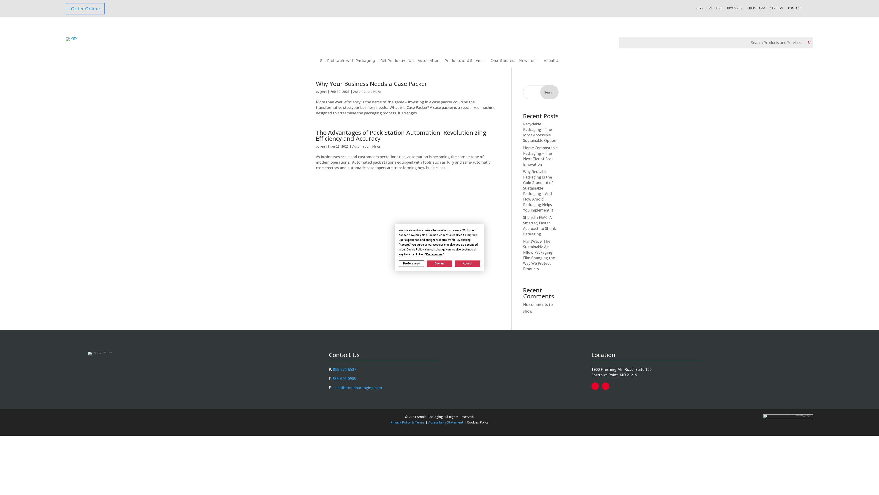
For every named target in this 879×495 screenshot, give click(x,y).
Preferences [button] (434, 254)
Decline (439, 263)
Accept (467, 263)
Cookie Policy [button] (415, 249)
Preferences (411, 263)
